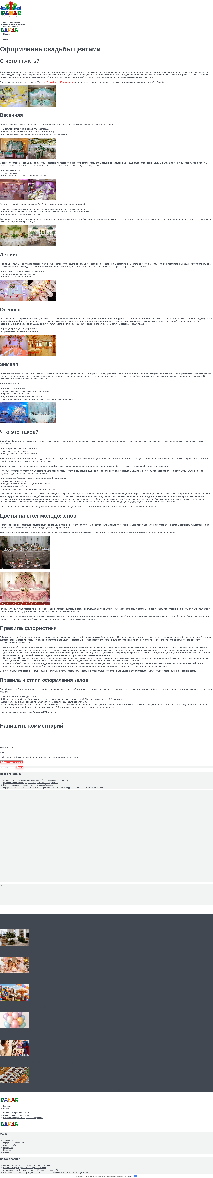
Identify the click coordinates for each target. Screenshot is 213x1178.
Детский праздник (11, 22)
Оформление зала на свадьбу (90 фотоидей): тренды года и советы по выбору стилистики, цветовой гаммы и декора (53, 787)
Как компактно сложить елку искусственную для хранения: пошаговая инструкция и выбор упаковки (94, 951)
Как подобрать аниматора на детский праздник (44, 1061)
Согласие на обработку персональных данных (23, 1117)
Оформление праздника (14, 24)
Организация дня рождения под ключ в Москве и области (54, 979)
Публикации (8, 1108)
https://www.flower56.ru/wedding (57, 82)
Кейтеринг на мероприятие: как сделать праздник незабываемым (61, 1089)
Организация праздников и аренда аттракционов (45, 1006)
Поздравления (9, 1150)
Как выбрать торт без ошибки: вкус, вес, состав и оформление (29, 1165)
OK (135, 1176)
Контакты (7, 1106)
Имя (2, 752)
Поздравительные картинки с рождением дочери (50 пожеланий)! (30, 785)
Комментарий (7, 747)
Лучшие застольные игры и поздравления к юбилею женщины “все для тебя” (36, 780)
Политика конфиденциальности (16, 1113)
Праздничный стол (11, 1145)
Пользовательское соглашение (16, 1115)
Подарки (7, 1152)
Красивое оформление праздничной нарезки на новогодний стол (30, 782)
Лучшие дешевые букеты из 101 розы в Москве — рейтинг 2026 (30, 1170)
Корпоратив (8, 1147)
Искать (19, 767)
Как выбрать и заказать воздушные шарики (41, 1034)
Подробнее (130, 1176)
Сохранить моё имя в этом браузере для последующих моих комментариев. (40, 757)
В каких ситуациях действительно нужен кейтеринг (24, 1167)
